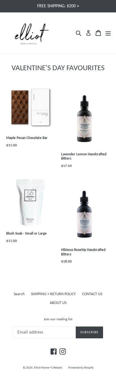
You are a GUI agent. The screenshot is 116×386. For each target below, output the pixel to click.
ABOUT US (58, 303)
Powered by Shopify (80, 367)
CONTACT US (92, 294)
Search (19, 294)
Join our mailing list (58, 319)
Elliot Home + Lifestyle (48, 367)
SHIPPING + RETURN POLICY (53, 294)
